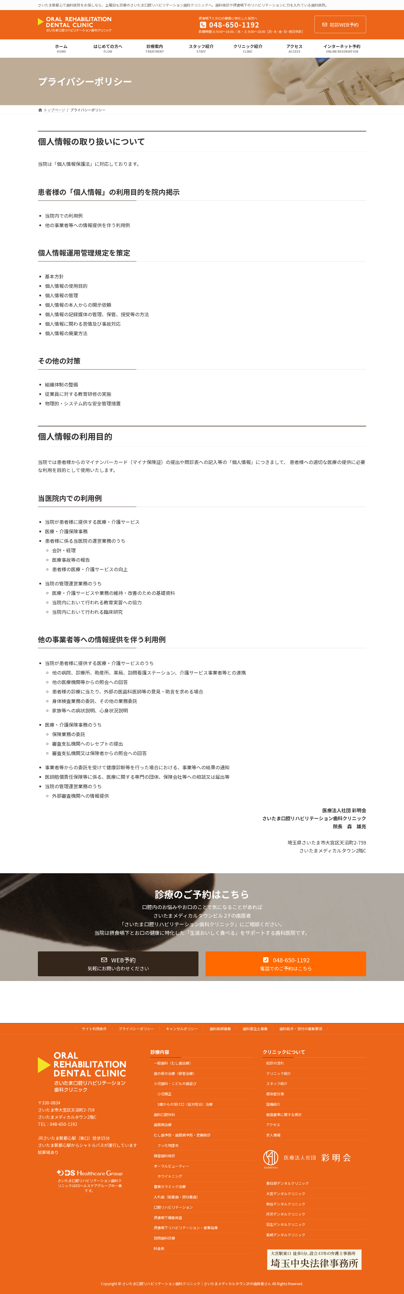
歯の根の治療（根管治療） (175, 1073)
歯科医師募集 (220, 1028)
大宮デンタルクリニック (285, 1193)
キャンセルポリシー (182, 1028)
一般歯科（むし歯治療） (173, 1062)
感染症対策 (275, 1093)
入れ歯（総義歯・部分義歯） (177, 1196)
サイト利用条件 (94, 1028)
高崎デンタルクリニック (285, 1234)
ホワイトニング (169, 1176)
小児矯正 (164, 1093)
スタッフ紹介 (276, 1083)
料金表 (159, 1248)
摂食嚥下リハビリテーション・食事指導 (186, 1227)
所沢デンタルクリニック (285, 1214)
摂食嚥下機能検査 (168, 1217)
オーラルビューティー (171, 1165)
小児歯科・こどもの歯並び (175, 1083)
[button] (118, 963)
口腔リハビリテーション (173, 1207)
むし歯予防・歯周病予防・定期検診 (182, 1134)
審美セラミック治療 (170, 1186)
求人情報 (273, 1134)
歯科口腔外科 (164, 1114)
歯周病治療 (163, 1124)
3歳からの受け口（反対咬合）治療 (185, 1104)
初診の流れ (275, 1062)
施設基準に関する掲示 (284, 1114)
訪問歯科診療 (164, 1237)
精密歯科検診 (164, 1155)
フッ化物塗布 (168, 1145)
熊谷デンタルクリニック (285, 1203)
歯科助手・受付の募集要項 (300, 1028)
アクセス (273, 1124)
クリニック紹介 (278, 1073)
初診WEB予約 (344, 24)
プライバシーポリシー (136, 1028)
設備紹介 (273, 1104)
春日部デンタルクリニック (287, 1183)
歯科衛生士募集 (255, 1028)
